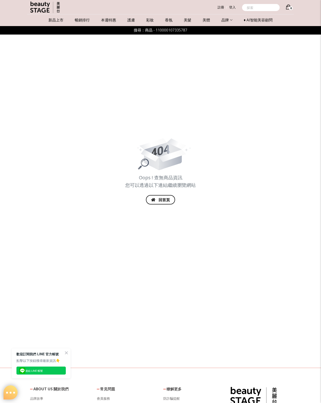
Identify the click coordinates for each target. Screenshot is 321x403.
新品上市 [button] (55, 20)
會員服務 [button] (103, 398)
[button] (253, 395)
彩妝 (150, 20)
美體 (206, 20)
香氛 (168, 20)
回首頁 (164, 199)
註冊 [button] (221, 7)
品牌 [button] (225, 20)
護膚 (131, 20)
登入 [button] (232, 7)
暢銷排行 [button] (82, 20)
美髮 (187, 20)
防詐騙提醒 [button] (171, 398)
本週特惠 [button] (108, 20)
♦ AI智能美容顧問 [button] (258, 20)
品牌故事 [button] (36, 398)
